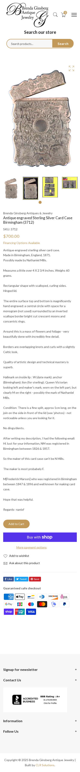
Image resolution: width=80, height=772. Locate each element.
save (36, 579)
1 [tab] (40, 202)
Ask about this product (24, 563)
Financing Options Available (21, 243)
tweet (23, 579)
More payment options (31, 547)
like (9, 579)
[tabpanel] (11, 188)
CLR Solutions (45, 765)
